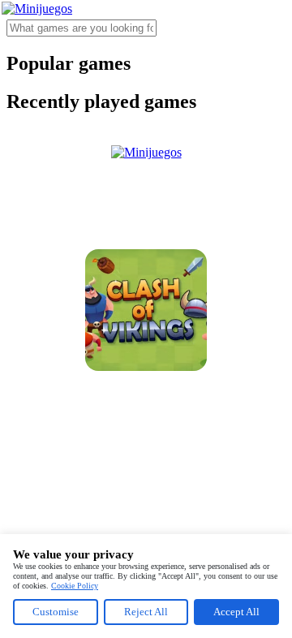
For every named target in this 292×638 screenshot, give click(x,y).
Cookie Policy (74, 585)
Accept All (236, 612)
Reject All (146, 612)
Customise (55, 612)
